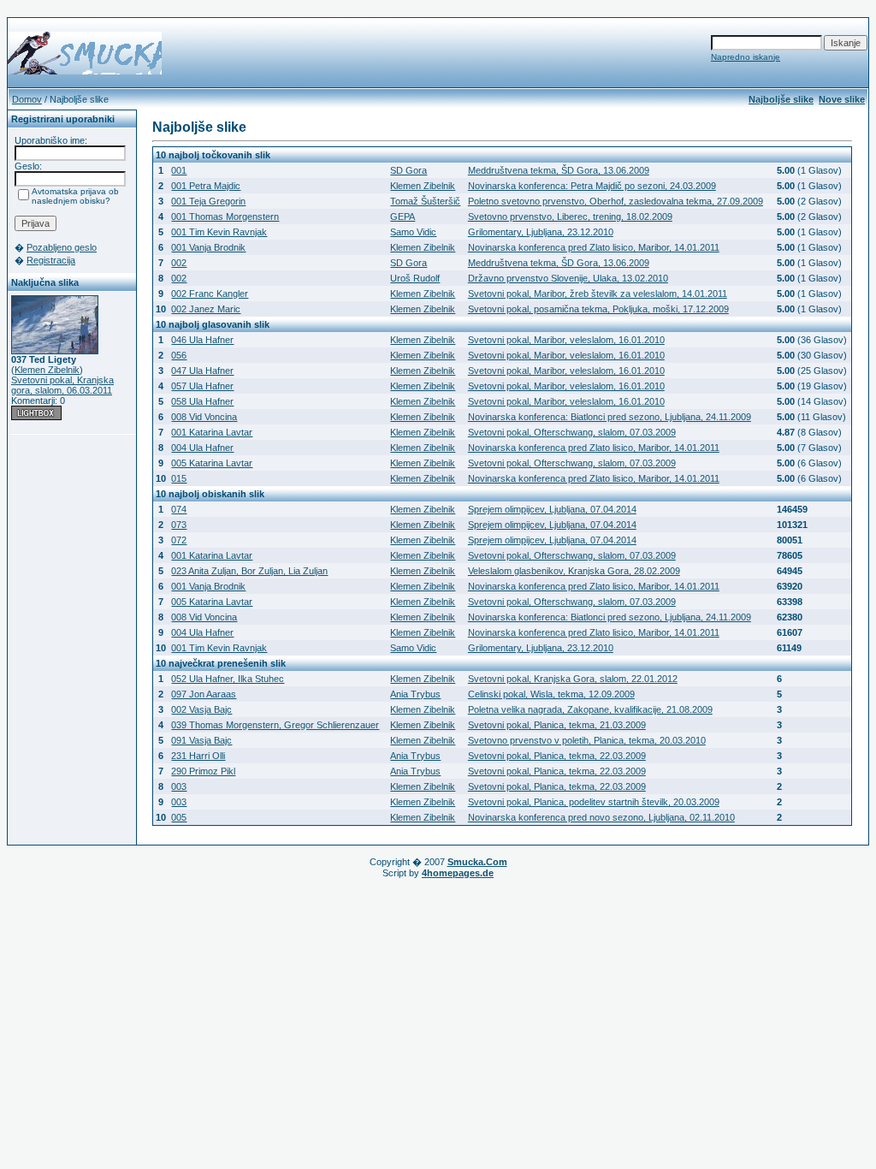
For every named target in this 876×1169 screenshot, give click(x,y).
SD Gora (408, 170)
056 (178, 355)
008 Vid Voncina (204, 417)
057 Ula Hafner (202, 386)
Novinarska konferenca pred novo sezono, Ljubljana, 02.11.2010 (601, 817)
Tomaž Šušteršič (425, 201)
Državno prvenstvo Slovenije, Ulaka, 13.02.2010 (568, 278)
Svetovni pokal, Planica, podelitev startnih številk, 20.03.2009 (593, 802)
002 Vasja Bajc (201, 709)
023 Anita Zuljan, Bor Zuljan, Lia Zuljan (249, 571)
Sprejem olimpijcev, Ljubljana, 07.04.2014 (552, 509)
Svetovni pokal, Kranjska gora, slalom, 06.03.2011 (62, 385)
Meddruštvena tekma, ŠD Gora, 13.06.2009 (558, 170)
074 (178, 509)
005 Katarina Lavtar (211, 463)
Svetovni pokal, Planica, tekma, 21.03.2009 (557, 725)
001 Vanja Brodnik (208, 247)
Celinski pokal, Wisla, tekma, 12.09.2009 (551, 694)
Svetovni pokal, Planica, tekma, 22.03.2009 (557, 756)
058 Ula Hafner (202, 401)
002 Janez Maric (205, 309)
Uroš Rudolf (415, 278)
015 (178, 478)
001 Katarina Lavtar (211, 432)
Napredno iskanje (745, 57)
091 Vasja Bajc (201, 740)
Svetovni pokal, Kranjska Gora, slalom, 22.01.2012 (573, 679)
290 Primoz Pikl (203, 771)
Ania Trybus (415, 694)
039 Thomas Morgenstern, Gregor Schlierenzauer (275, 725)
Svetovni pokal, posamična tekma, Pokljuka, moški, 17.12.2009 (598, 309)
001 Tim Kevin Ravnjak (219, 232)
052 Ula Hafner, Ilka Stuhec (227, 679)
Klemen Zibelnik (47, 370)
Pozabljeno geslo (62, 247)
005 (178, 817)
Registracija (51, 260)
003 (178, 786)
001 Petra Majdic (205, 186)
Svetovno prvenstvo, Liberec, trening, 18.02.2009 (570, 216)
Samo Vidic (413, 232)
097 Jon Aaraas (203, 694)
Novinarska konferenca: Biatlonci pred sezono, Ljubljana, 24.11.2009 (609, 417)
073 (178, 524)
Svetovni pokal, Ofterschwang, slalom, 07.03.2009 (572, 432)
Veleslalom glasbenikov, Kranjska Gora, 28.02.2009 (574, 571)
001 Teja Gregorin (208, 201)
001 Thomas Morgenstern (225, 216)
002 (178, 263)
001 (178, 170)
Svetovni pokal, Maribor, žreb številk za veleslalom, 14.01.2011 (597, 293)
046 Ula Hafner (202, 340)
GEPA (402, 216)
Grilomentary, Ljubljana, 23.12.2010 (540, 232)
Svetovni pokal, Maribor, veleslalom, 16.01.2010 (566, 340)
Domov (27, 99)
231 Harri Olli (198, 756)
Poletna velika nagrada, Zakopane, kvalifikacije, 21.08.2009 (590, 709)
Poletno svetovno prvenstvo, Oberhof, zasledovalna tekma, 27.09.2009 (615, 201)
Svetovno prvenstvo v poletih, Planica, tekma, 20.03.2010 (587, 740)
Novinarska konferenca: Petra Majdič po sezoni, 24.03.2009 (592, 186)
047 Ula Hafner (202, 370)
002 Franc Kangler (209, 293)
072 (178, 540)
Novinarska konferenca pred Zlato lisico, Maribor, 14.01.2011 (593, 247)
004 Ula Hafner (202, 447)
